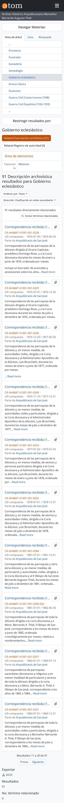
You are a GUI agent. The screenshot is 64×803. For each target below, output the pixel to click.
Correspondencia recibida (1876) (28, 227)
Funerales (15, 57)
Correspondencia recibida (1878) (28, 440)
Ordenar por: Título (14, 193)
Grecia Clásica (17, 84)
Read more (48, 272)
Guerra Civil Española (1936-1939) (29, 104)
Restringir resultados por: (32, 121)
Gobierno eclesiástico (22, 77)
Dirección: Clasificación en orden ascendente (28, 200)
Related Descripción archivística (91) (26, 138)
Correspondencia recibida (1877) (28, 327)
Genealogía (16, 70)
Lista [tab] (30, 37)
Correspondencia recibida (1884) (28, 704)
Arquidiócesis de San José (31, 240)
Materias (23, 164)
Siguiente (38, 762)
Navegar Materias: (32, 27)
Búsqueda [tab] (45, 37)
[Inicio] (13, 6)
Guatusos (15, 91)
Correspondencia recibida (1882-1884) (28, 651)
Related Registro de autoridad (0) (24, 145)
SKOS (9, 775)
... (10, 44)
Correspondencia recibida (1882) (28, 598)
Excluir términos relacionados (41, 215)
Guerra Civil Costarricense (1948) (29, 97)
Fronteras (15, 50)
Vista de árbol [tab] (13, 37)
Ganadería (15, 64)
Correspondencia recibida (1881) (28, 545)
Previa (24, 762)
